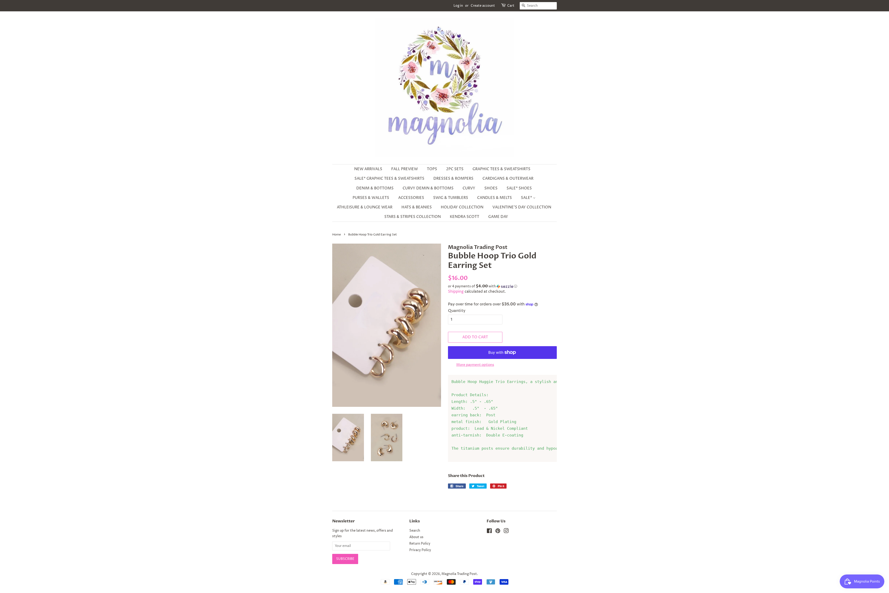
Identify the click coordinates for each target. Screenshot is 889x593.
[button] (502, 286)
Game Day (498, 216)
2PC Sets (454, 169)
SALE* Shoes (519, 188)
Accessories (411, 197)
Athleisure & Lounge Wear (364, 207)
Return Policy (419, 543)
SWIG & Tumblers (450, 197)
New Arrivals (368, 169)
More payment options (475, 364)
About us (416, 537)
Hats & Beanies (416, 207)
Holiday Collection (462, 207)
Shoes (491, 188)
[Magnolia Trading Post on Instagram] (506, 532)
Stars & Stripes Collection (412, 216)
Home (336, 235)
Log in (458, 5)
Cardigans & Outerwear (507, 178)
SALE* (527, 197)
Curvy (469, 188)
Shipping (456, 291)
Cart (510, 5)
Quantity (456, 311)
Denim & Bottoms (375, 188)
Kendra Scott (464, 216)
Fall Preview (404, 169)
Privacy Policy (420, 550)
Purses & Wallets (371, 197)
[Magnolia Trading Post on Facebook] (489, 532)
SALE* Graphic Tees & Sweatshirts (389, 178)
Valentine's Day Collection (521, 207)
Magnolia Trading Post (459, 574)
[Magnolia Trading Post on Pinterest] (497, 532)
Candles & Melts (494, 197)
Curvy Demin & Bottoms (428, 188)
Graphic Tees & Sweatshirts (501, 169)
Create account (483, 5)
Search (414, 530)
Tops (432, 169)
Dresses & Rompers (453, 178)
